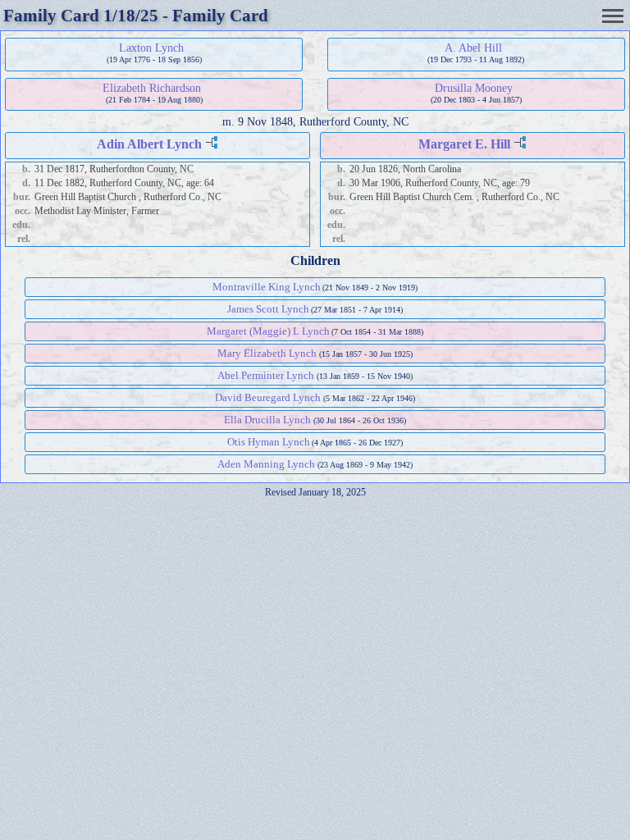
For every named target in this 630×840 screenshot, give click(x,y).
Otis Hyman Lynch (268, 442)
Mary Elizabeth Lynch (267, 353)
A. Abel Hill (473, 47)
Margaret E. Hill (464, 144)
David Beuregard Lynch (268, 397)
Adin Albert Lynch (149, 144)
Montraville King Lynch (266, 287)
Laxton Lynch (151, 47)
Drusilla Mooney (474, 87)
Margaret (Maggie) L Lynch (268, 331)
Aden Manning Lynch (266, 464)
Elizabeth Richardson (152, 87)
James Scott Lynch (268, 309)
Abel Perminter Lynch (265, 375)
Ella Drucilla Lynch (267, 419)
